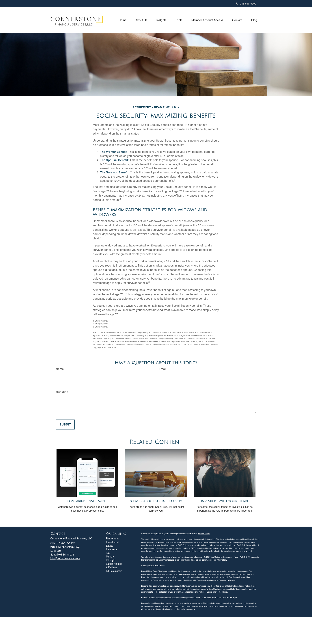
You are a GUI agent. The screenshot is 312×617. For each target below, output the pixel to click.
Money (110, 556)
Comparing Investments (87, 501)
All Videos (111, 567)
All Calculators (114, 571)
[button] (141, 20)
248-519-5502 (248, 3)
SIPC (176, 574)
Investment (112, 542)
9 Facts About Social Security (156, 501)
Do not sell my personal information (211, 559)
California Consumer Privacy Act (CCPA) (232, 556)
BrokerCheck (204, 533)
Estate (109, 545)
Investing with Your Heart (224, 501)
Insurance (111, 549)
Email (162, 369)
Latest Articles (114, 563)
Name (60, 369)
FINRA (169, 574)
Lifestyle (110, 560)
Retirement (112, 538)
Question (62, 392)
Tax (108, 553)
